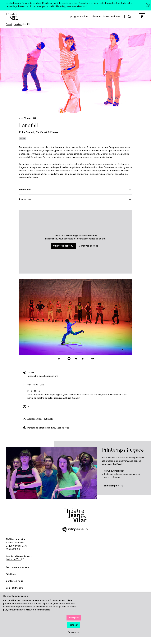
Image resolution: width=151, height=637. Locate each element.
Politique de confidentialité (37, 609)
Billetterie (11, 574)
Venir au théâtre (14, 588)
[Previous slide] (58, 358)
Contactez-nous (14, 581)
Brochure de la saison (17, 567)
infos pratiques (112, 16)
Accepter (74, 617)
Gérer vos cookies (88, 245)
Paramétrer (74, 632)
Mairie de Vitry (13, 559)
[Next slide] (92, 358)
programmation (79, 16)
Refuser (74, 625)
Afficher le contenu (63, 245)
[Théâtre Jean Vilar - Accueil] (12, 16)
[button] (69, 358)
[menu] (142, 16)
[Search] (129, 16)
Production (25, 199)
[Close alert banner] (148, 5)
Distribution (25, 189)
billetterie (96, 16)
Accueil (9, 24)
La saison (18, 24)
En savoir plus (111, 485)
